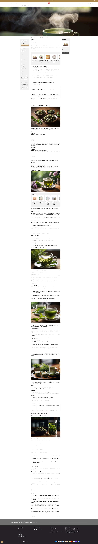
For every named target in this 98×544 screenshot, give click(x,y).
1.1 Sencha (22, 52)
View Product (66, 52)
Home (19, 5)
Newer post (58, 516)
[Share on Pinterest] (35, 42)
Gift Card (19, 533)
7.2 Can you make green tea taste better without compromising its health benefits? (24, 78)
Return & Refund (20, 528)
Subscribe (24, 45)
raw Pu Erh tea (40, 102)
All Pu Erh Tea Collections (22, 536)
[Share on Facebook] (31, 42)
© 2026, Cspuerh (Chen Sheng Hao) (30, 541)
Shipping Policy (20, 529)
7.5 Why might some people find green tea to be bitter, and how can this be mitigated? (24, 85)
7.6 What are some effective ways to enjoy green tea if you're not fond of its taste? (25, 88)
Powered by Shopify (37, 541)
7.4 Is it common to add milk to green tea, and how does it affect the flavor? (24, 83)
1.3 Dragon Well (22, 54)
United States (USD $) (82, 3)
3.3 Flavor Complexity (23, 65)
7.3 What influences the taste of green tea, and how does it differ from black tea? (24, 80)
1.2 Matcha (22, 53)
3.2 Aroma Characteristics (23, 64)
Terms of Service (20, 535)
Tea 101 (22, 5)
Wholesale (21, 3)
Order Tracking (26, 3)
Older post (33, 516)
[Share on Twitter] (33, 42)
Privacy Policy (20, 534)
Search (19, 537)
